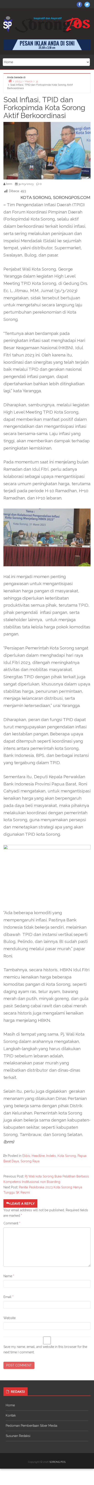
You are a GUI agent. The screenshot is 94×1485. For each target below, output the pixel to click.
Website (9, 1318)
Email (8, 1297)
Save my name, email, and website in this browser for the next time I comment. (45, 1349)
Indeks (51, 1156)
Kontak (11, 1415)
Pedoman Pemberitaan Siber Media (31, 1425)
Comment (11, 1223)
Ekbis (26, 1156)
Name (8, 1276)
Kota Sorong (66, 1156)
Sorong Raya (30, 1161)
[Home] (10, 81)
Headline (38, 1156)
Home (10, 1405)
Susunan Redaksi (18, 1436)
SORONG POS (57, 1462)
